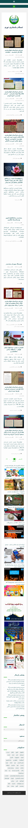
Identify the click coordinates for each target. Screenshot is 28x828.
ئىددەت (7, 752)
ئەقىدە (8, 754)
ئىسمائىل (22, 754)
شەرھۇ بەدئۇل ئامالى (17, 158)
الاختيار (11, 757)
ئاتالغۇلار (22, 752)
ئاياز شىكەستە (18, 71)
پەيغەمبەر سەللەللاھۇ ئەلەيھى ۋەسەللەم (13, 241)
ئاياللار (12, 752)
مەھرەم (13, 783)
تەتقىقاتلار (10, 55)
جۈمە (7, 762)
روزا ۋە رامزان (11, 767)
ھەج (8, 786)
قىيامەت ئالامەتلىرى (19, 778)
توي (15, 762)
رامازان (22, 767)
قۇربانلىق (22, 781)
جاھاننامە (13, 71)
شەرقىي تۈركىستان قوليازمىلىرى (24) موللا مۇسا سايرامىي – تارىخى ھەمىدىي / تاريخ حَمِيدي (14, 93)
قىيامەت (6, 775)
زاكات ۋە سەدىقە (15, 770)
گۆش (17, 786)
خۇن (17, 765)
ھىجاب (12, 786)
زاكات (22, 770)
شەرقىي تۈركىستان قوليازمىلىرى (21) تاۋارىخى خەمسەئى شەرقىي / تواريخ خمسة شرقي (13, 389)
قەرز (17, 781)
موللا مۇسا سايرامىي (10, 114)
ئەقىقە (22, 757)
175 (7, 459)
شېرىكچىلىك (21, 773)
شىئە (6, 770)
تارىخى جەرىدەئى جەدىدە (16, 453)
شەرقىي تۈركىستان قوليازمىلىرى (17, 775)
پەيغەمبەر (19, 283)
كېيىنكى (14, 461)
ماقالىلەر (10, 185)
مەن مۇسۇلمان (20, 783)
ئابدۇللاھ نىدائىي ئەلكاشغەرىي (15, 324)
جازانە (11, 762)
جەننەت (22, 765)
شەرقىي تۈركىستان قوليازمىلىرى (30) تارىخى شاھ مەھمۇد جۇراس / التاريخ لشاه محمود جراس (15, 696)
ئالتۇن (17, 752)
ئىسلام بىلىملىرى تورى (14, 27)
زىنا (9, 770)
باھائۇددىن (15, 760)
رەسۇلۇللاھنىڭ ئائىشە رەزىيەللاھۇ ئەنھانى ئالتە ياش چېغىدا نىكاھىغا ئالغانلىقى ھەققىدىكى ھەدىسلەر (14, 180)
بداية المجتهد (8, 760)
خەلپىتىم (13, 765)
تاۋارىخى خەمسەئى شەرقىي (15, 410)
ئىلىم (17, 754)
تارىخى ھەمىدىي (18, 114)
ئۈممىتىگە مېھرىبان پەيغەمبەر (14, 264)
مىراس (12, 781)
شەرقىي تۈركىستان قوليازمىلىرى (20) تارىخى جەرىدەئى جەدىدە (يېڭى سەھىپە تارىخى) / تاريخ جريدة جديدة (14, 432)
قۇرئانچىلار (7, 778)
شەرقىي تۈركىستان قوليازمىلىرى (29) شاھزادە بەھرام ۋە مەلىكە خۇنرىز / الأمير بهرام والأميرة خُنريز (15, 706)
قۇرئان (12, 778)
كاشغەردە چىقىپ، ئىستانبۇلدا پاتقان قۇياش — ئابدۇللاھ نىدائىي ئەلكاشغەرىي (13, 349)
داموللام (8, 765)
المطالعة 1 (21, 760)
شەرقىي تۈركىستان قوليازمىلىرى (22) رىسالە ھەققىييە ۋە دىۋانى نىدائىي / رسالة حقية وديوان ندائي (13, 303)
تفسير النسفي (21, 762)
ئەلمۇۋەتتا (17, 757)
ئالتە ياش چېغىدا (18, 199)
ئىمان (13, 754)
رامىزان (17, 767)
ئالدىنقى (20, 459)
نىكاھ (9, 783)
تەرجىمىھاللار (9, 222)
